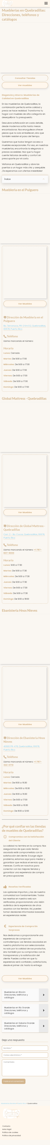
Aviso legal (6, 1129)
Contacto (6, 1126)
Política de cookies (10, 1132)
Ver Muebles (25, 978)
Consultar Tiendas (25, 78)
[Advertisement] (25, 48)
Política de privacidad (11, 1135)
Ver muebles (25, 85)
